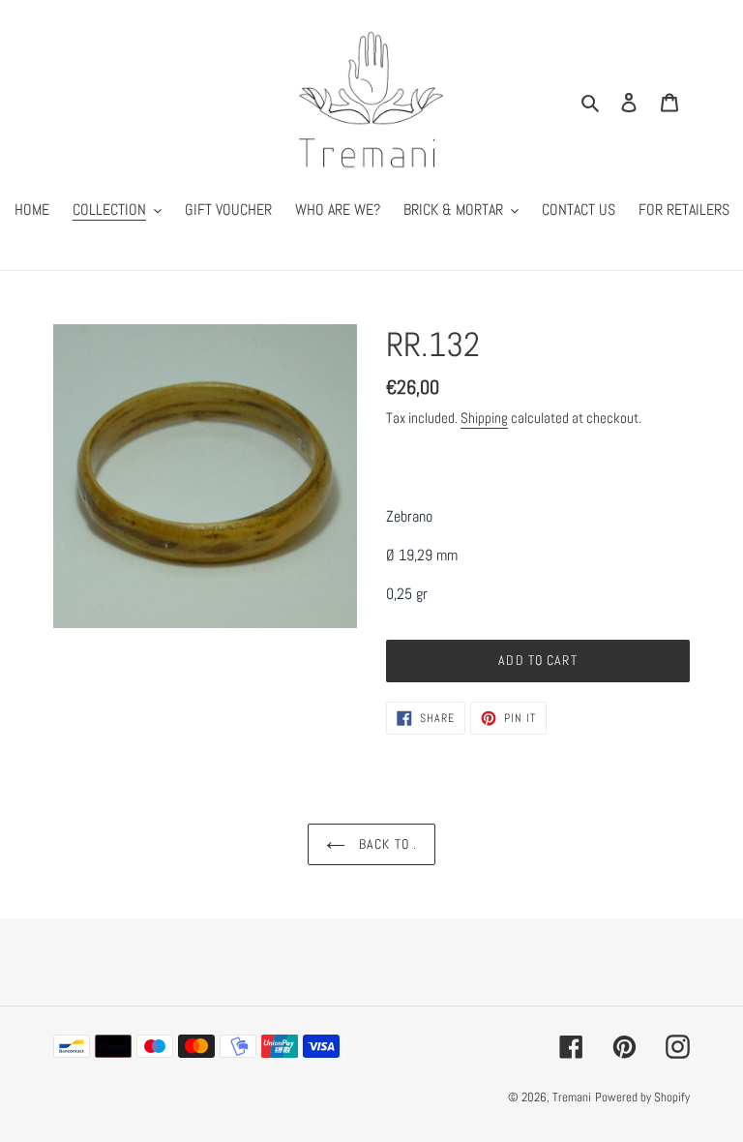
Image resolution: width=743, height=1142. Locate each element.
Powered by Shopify (642, 1097)
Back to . (386, 844)
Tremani (571, 1097)
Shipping (484, 417)
